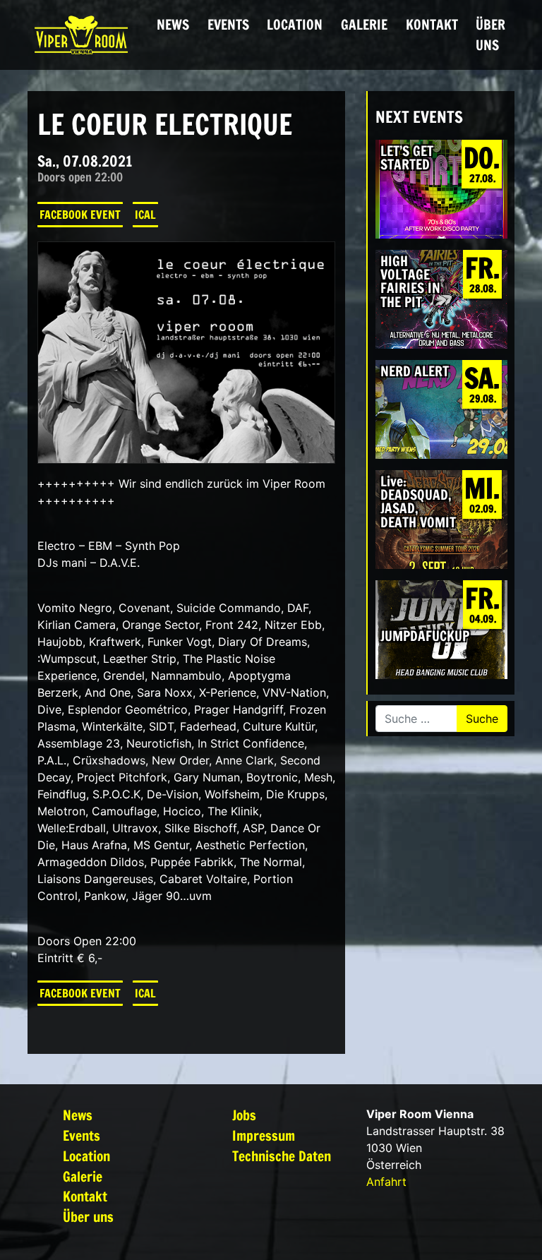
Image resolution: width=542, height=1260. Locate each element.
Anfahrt (386, 1182)
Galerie (364, 24)
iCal (145, 214)
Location (295, 24)
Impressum (263, 1135)
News (173, 24)
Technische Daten (281, 1155)
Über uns (490, 34)
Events (228, 24)
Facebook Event (80, 214)
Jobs (244, 1114)
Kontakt (432, 24)
